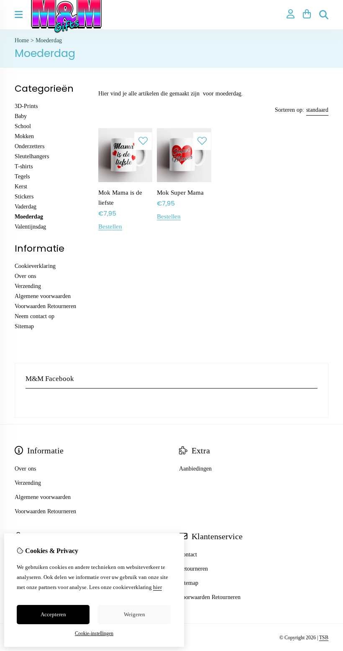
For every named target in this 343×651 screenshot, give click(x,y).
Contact (188, 554)
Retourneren (193, 569)
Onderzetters (29, 146)
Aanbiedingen (195, 469)
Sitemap (24, 326)
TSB (323, 638)
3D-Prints (26, 106)
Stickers (24, 196)
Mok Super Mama (180, 192)
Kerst (21, 186)
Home (22, 40)
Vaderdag (25, 206)
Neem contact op (34, 316)
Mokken (24, 136)
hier (157, 587)
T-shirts (24, 166)
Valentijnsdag (30, 227)
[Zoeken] (323, 14)
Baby (21, 116)
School (23, 126)
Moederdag (49, 40)
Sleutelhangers (32, 156)
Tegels (22, 176)
